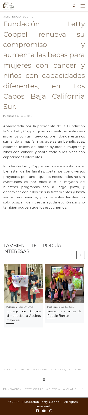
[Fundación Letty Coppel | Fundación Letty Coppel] (8, 5)
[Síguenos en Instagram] (50, 411)
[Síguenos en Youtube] (44, 411)
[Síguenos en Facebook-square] (37, 411)
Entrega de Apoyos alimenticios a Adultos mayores (23, 315)
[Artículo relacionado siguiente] (80, 255)
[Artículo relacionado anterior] (71, 255)
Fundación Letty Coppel (41, 401)
